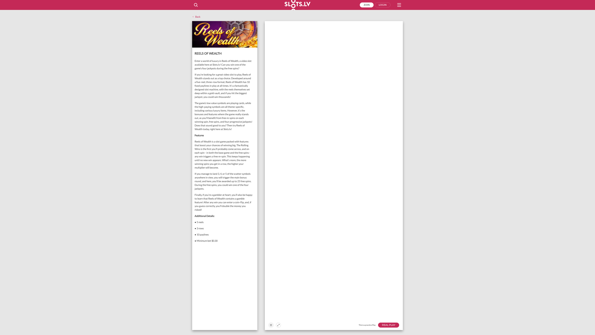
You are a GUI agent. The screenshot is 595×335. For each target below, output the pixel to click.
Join (367, 4)
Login (383, 4)
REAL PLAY (388, 325)
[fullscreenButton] (271, 325)
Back (197, 16)
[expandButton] (278, 325)
